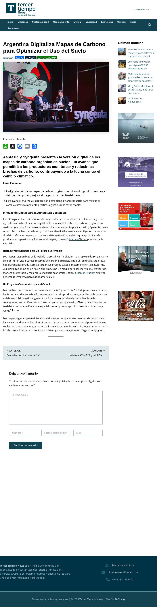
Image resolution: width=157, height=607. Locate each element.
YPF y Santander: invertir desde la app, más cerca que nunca (141, 89)
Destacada (13, 28)
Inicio (10, 22)
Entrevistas (107, 22)
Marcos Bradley (86, 273)
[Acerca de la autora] (119, 565)
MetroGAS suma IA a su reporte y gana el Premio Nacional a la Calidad (141, 53)
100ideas (120, 599)
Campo (19, 57)
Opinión (121, 22)
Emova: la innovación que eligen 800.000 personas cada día (139, 65)
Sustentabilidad (40, 22)
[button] (150, 25)
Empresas (23, 22)
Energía (77, 22)
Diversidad (91, 22)
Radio (133, 22)
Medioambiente (61, 22)
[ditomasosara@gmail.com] (119, 572)
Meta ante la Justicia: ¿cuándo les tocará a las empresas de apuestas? (140, 77)
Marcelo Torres (78, 239)
